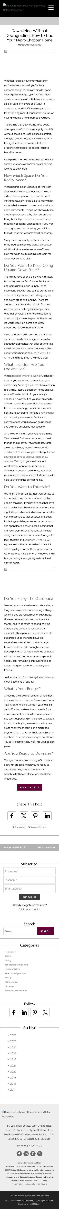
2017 (13, 1089)
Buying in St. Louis (38, 827)
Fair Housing (42, 1184)
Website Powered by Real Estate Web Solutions (29, 1195)
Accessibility (31, 1184)
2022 (13, 1059)
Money (8, 977)
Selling (8, 956)
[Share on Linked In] (47, 815)
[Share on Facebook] (11, 815)
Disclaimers (23, 1204)
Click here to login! (29, 909)
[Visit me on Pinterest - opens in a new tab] (34, 1012)
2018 (13, 1083)
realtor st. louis (11, 982)
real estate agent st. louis (16, 964)
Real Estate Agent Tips (15, 973)
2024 (13, 1047)
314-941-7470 (34, 1145)
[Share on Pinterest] (35, 815)
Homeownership (12, 969)
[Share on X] (23, 815)
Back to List (29, 787)
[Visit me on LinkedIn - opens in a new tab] (24, 1012)
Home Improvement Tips (16, 990)
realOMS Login (35, 1204)
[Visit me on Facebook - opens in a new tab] (13, 1012)
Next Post (45, 847)
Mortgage (9, 986)
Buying (8, 960)
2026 (13, 1035)
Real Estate (10, 951)
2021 (13, 1065)
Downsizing (19, 827)
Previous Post (16, 847)
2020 (13, 1071)
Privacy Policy (17, 1184)
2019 (13, 1077)
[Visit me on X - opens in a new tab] (45, 1012)
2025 (13, 1041)
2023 (13, 1053)
